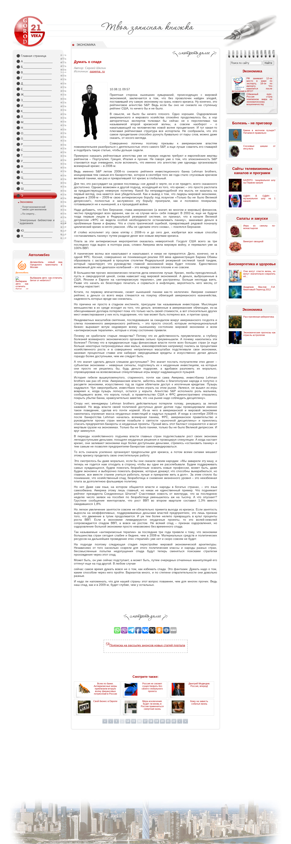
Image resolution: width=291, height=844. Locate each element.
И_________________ (34, 105)
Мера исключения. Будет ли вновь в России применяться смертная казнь (152, 705)
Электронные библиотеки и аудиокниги (37, 222)
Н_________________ (34, 127)
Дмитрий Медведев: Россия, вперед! (199, 684)
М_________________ (34, 122)
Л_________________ (34, 116)
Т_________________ (34, 155)
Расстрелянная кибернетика (258, 316)
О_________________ (34, 133)
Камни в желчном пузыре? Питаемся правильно (259, 131)
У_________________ (34, 161)
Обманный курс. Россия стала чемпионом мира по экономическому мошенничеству (259, 99)
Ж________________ (33, 94)
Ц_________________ (34, 177)
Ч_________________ (34, 183)
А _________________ (34, 61)
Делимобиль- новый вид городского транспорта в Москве (46, 264)
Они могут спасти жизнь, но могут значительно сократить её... (259, 274)
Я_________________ (34, 236)
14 (127, 721)
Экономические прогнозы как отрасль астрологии (259, 333)
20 (162, 721)
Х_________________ (34, 172)
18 (150, 721)
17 (145, 721)
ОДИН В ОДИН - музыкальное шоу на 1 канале (259, 198)
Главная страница (31, 55)
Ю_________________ (34, 230)
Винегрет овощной (253, 241)
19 (156, 721)
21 (168, 721)
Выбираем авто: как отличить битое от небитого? (46, 279)
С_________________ (34, 150)
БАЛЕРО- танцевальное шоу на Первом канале (259, 181)
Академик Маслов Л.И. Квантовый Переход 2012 (259, 288)
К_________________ (34, 111)
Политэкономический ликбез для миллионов (34, 208)
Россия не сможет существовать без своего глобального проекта (152, 687)
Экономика (26, 202)
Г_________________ (34, 78)
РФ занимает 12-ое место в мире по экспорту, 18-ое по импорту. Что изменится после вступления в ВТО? (252, 84)
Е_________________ (34, 89)
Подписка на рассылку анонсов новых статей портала (147, 645)
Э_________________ (34, 195)
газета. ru (97, 71)
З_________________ (34, 100)
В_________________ (34, 72)
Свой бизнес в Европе (105, 701)
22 (173, 721)
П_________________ (34, 138)
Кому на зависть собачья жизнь (199, 702)
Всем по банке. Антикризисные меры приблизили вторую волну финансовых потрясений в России (105, 688)
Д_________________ (34, 83)
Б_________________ (34, 67)
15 (133, 721)
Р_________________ (34, 144)
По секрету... (29, 213)
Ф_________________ (34, 166)
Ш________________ (33, 188)
